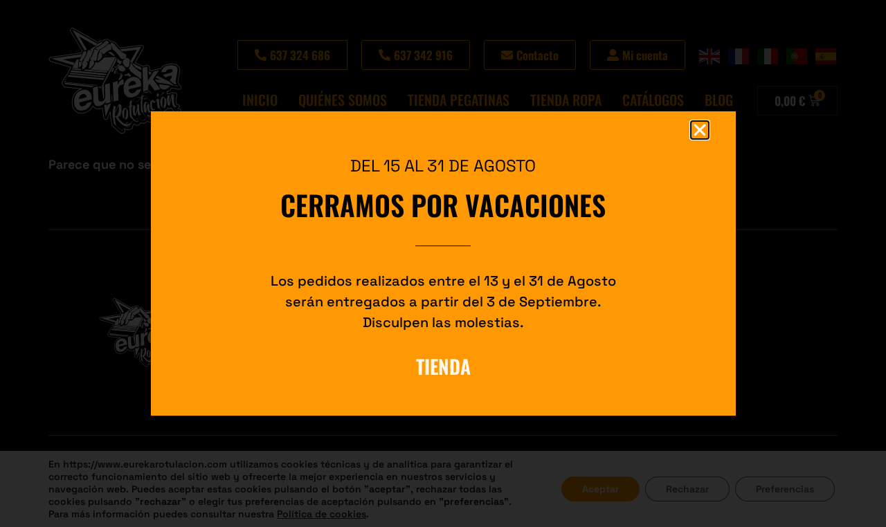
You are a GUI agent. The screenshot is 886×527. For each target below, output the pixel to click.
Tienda (443, 366)
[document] (443, 263)
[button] (699, 130)
